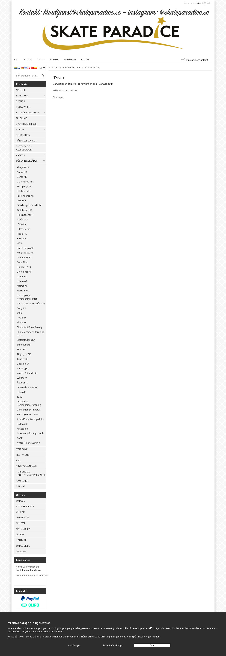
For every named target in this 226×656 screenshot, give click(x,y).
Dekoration (23, 135)
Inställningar (74, 645)
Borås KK (22, 176)
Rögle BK (21, 317)
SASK (20, 438)
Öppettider (22, 517)
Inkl (202, 3)
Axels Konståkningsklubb (30, 419)
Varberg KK (23, 368)
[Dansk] (32, 67)
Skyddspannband (26, 466)
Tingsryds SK (24, 354)
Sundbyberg (23, 344)
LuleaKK (21, 392)
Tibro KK (21, 349)
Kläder (20, 129)
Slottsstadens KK (26, 339)
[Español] (35, 67)
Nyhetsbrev (70, 59)
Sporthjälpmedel (26, 123)
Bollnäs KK (22, 423)
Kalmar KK (22, 238)
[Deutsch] (22, 67)
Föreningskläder (26, 160)
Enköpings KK (24, 186)
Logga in (21, 551)
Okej (152, 645)
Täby (19, 396)
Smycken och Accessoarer (24, 148)
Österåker (22, 262)
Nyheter (54, 59)
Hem (16, 59)
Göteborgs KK (24, 210)
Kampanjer (22, 480)
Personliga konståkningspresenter (31, 473)
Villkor (28, 59)
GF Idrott (21, 200)
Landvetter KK (24, 257)
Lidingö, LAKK (24, 266)
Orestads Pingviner (27, 387)
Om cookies (23, 545)
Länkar (20, 534)
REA (18, 460)
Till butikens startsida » (65, 90)
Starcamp (22, 449)
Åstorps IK (22, 382)
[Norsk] (29, 67)
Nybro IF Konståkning (28, 442)
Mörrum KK (23, 290)
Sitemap (20, 486)
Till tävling (22, 454)
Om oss (40, 59)
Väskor (20, 155)
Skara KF (21, 322)
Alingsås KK (23, 167)
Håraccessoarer (26, 140)
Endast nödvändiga (113, 645)
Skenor (20, 101)
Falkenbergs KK (25, 195)
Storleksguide (25, 506)
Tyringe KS (22, 358)
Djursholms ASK (25, 181)
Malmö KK (22, 285)
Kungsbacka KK (25, 252)
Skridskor (22, 95)
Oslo (19, 312)
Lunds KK (22, 276)
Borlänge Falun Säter (28, 414)
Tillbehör (21, 118)
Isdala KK (22, 233)
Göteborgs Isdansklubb (29, 205)
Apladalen (22, 428)
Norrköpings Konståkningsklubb (27, 297)
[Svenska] (15, 67)
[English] (18, 67)
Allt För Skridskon (27, 112)
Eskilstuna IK (23, 191)
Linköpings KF (24, 271)
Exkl (209, 3)
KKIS (19, 243)
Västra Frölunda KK (27, 373)
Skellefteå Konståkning (29, 327)
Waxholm (22, 377)
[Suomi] (25, 67)
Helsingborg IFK (25, 214)
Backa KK (22, 172)
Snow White (23, 106)
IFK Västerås (23, 229)
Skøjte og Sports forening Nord (30, 333)
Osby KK (21, 308)
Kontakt (85, 59)
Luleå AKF (22, 281)
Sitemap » (58, 97)
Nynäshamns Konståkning (31, 303)
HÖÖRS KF (22, 219)
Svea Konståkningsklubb (30, 433)
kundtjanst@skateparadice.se (32, 575)
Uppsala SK (23, 363)
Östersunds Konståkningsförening (29, 403)
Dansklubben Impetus (29, 409)
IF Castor (21, 224)
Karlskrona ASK (25, 248)
